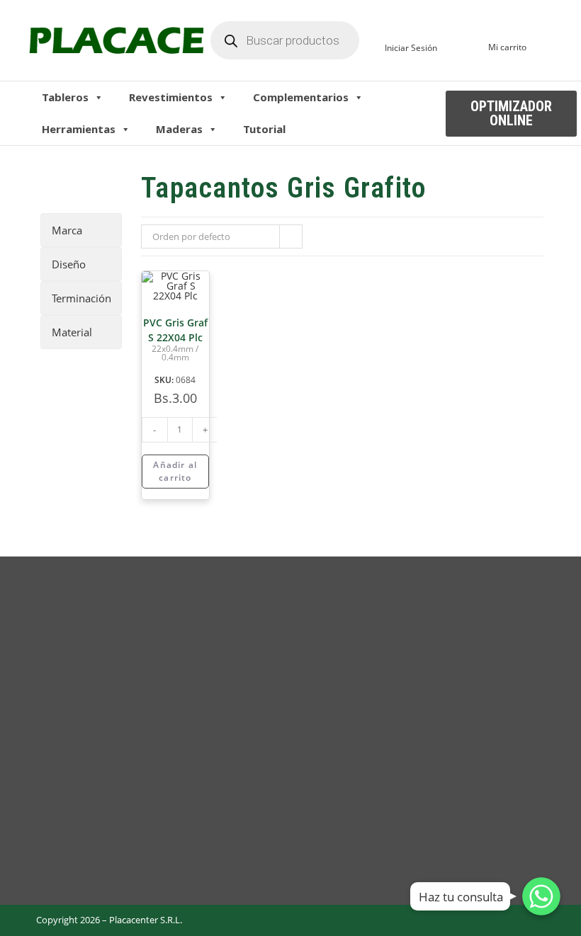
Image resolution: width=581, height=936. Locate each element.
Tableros (65, 97)
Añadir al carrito (175, 471)
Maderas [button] (179, 129)
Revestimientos (171, 97)
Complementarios (301, 97)
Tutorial (264, 129)
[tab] (81, 230)
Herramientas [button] (78, 129)
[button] (511, 114)
